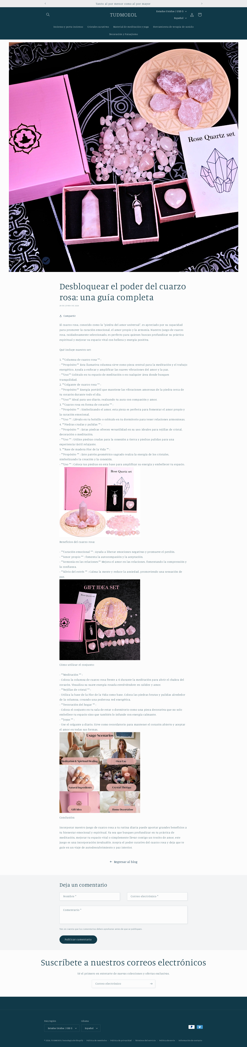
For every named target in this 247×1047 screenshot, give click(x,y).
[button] (48, 15)
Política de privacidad (121, 1040)
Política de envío (167, 1040)
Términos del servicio (145, 1040)
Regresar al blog (126, 862)
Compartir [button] (70, 315)
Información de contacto (190, 1040)
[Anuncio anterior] (45, 3)
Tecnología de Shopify (72, 1040)
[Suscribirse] (151, 984)
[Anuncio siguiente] (201, 3)
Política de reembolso (97, 1040)
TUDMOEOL (56, 1040)
